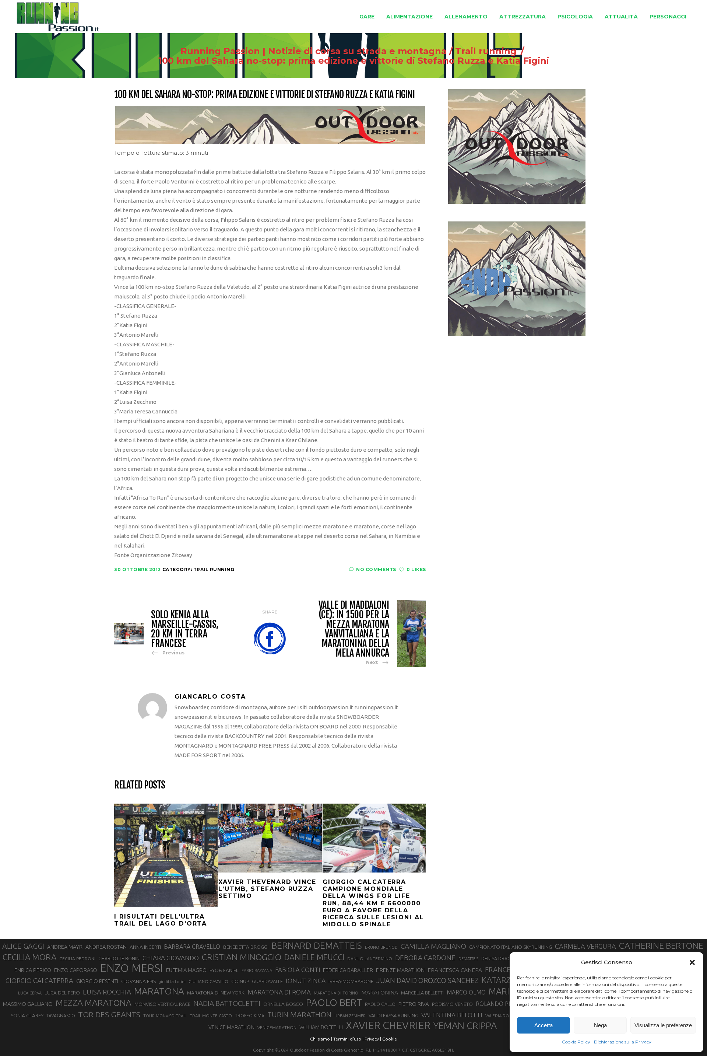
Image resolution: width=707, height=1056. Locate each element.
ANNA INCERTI (145, 947)
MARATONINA (379, 992)
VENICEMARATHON (276, 1027)
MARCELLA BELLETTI (422, 992)
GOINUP (240, 981)
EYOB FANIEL (224, 970)
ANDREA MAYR (64, 947)
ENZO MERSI (131, 968)
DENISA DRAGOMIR (502, 958)
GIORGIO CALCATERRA (39, 980)
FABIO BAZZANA (257, 970)
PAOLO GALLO (380, 1004)
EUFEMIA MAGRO (186, 970)
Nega (600, 1025)
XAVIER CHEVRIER (388, 1025)
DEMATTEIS (468, 959)
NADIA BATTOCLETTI (226, 1003)
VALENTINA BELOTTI (451, 1014)
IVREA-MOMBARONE (350, 981)
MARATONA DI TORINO (336, 993)
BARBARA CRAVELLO (192, 946)
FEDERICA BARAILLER (348, 970)
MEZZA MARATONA (93, 1002)
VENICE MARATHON (231, 1027)
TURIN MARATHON (299, 1014)
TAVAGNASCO (60, 1015)
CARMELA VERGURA (585, 946)
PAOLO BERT (334, 1002)
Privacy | (373, 1038)
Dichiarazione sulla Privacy (622, 1042)
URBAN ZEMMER (350, 1016)
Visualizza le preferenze (663, 1025)
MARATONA (159, 991)
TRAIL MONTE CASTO (211, 1015)
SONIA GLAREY (27, 1015)
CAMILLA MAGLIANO (433, 946)
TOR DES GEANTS (109, 1014)
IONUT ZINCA (306, 980)
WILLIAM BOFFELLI (321, 1027)
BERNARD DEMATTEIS (316, 945)
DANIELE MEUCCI (314, 957)
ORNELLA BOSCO (283, 1004)
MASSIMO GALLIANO (28, 1004)
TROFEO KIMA (249, 1015)
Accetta (543, 1025)
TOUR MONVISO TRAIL (165, 1016)
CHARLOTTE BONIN (119, 958)
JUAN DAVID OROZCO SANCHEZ (427, 980)
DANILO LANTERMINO (369, 958)
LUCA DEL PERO (62, 993)
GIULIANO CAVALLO (208, 981)
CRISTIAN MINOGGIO (241, 957)
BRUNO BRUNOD (381, 947)
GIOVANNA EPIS (138, 981)
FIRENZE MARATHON (400, 970)
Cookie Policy (576, 1042)
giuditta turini (172, 981)
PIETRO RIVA (413, 1004)
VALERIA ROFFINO (503, 1015)
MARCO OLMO (466, 992)
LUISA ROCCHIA (107, 992)
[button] (692, 962)
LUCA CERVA (30, 993)
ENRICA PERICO (32, 970)
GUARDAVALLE (267, 981)
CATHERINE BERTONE (661, 945)
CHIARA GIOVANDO (171, 957)
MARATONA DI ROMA (279, 992)
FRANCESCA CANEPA (455, 969)
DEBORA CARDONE (425, 958)
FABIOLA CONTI (297, 969)
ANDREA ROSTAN (106, 947)
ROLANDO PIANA (498, 1003)
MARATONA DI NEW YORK (216, 993)
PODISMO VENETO (452, 1004)
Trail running (486, 51)
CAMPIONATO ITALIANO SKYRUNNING (510, 947)
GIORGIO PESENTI (97, 981)
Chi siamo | (321, 1038)
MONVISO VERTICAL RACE (162, 1004)
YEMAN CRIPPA (465, 1026)
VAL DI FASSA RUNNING (393, 1015)
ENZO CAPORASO (75, 970)
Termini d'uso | (348, 1038)
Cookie (389, 1038)
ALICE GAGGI (23, 946)
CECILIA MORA (29, 957)
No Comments (376, 569)
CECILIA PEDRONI (77, 958)
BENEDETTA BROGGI (245, 947)
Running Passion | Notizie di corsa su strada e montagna (313, 51)
